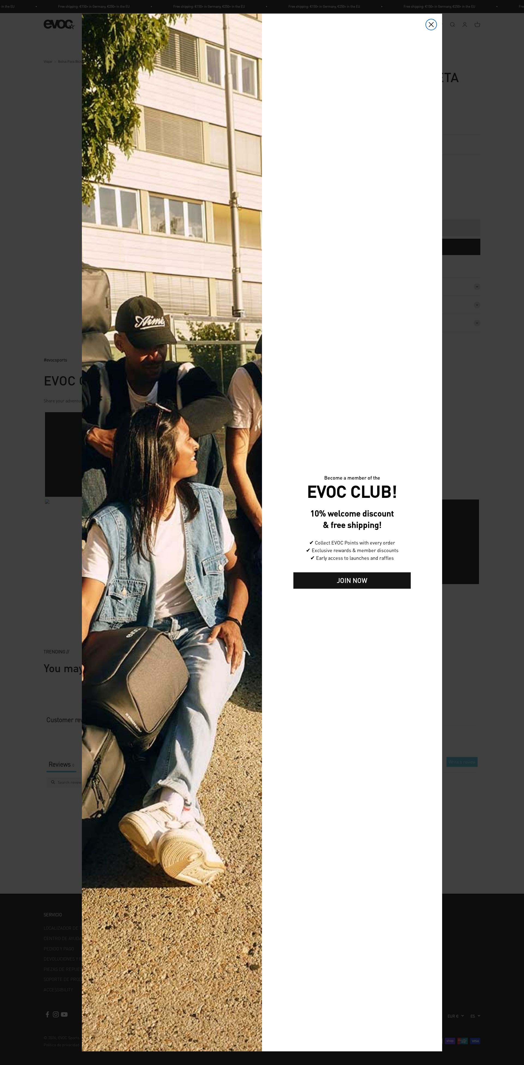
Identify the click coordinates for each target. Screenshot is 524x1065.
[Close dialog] (431, 24)
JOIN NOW (352, 580)
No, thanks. (352, 597)
